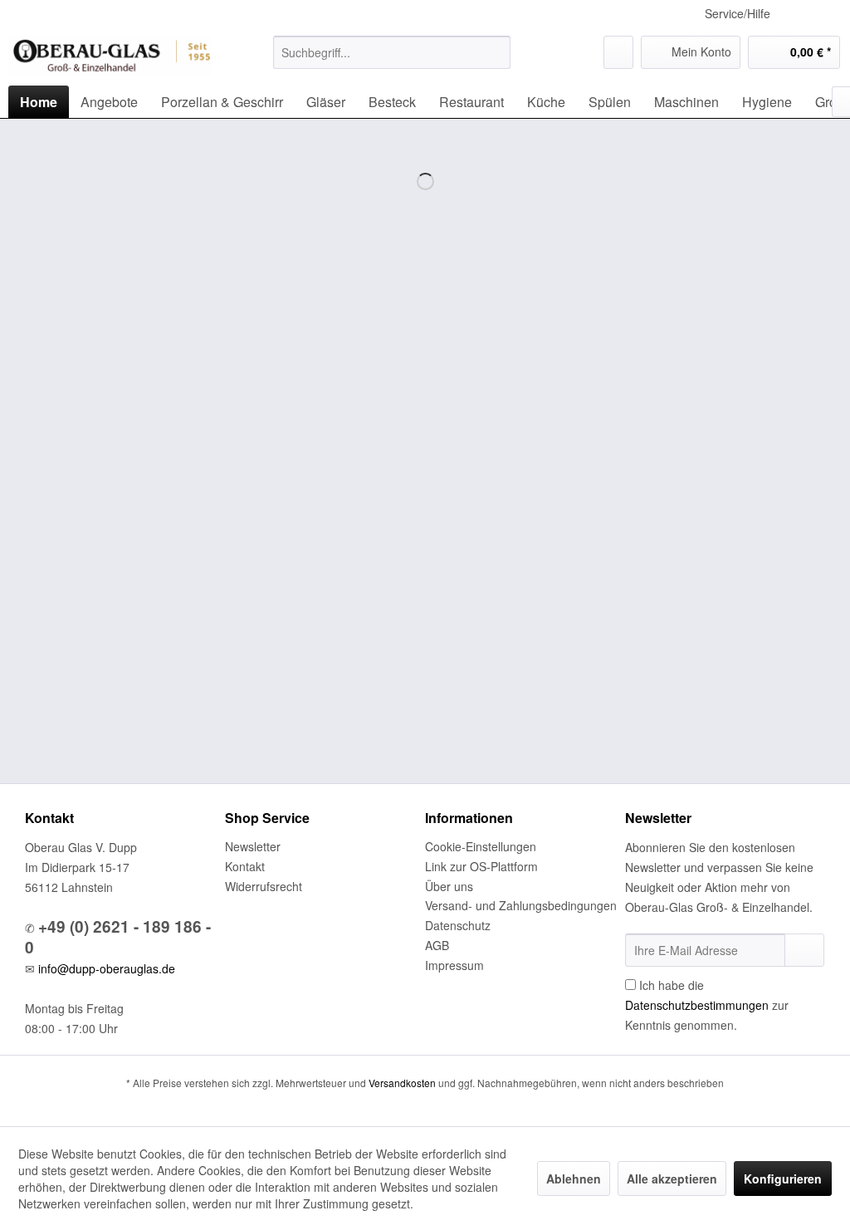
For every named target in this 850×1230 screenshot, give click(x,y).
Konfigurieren (783, 1178)
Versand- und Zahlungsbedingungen (521, 905)
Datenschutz (458, 925)
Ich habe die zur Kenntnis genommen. (707, 1005)
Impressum (454, 965)
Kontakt (245, 866)
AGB (437, 945)
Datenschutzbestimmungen (697, 1005)
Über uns (449, 886)
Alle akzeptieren (672, 1178)
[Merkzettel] (618, 52)
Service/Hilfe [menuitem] (737, 13)
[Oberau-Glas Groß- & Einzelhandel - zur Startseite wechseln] (109, 56)
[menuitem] (392, 52)
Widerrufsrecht (263, 886)
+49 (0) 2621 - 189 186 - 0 (118, 936)
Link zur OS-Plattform (481, 866)
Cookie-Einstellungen (480, 846)
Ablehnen (573, 1178)
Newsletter (253, 846)
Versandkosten (402, 1083)
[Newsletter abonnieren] (804, 950)
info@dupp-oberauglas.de (106, 968)
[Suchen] (495, 52)
